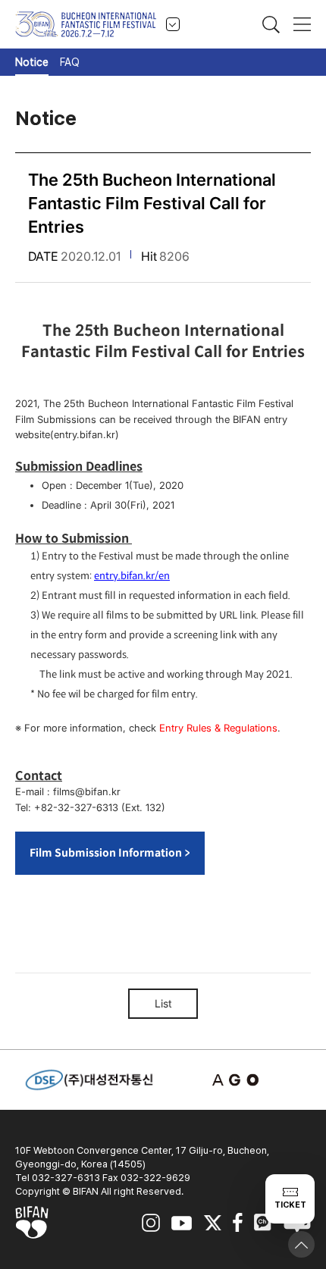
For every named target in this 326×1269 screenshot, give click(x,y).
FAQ (70, 62)
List (163, 1003)
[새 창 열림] (237, 1080)
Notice (32, 62)
